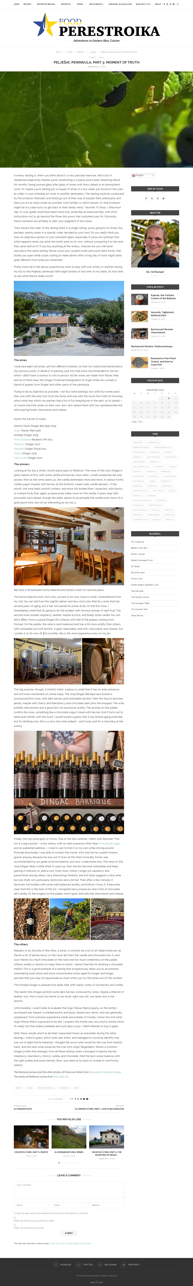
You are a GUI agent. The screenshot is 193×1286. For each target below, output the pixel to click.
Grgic (17, 430)
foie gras (151, 472)
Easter (137, 472)
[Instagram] (170, 4)
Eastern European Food (142, 560)
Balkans (81, 52)
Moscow (167, 486)
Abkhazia (138, 443)
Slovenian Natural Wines (69, 1152)
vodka (157, 520)
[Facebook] (164, 4)
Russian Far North (142, 500)
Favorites (66, 4)
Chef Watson (153, 457)
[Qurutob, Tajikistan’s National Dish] (139, 316)
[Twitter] (167, 4)
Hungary (138, 476)
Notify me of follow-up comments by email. (34, 1221)
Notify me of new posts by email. (29, 1228)
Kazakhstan (169, 476)
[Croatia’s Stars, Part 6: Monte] (31, 1137)
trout (168, 510)
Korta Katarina (22, 439)
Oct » (140, 422)
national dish (140, 491)
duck (173, 467)
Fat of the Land (138, 572)
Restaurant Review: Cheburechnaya (152, 346)
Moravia (152, 486)
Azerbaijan (154, 443)
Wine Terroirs (137, 615)
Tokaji (155, 510)
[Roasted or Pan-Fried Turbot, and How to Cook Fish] (139, 362)
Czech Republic (141, 467)
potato (137, 496)
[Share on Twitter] (78, 1099)
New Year (158, 491)
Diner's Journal (138, 554)
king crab (138, 481)
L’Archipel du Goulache (120, 4)
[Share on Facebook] (75, 1099)
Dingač (30, 1088)
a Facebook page (109, 843)
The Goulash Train (139, 609)
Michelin (138, 486)
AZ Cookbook (137, 542)
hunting (153, 476)
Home (16, 4)
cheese (137, 457)
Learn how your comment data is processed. (70, 1243)
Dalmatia (159, 467)
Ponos (17, 453)
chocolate (170, 457)
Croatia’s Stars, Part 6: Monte (31, 1152)
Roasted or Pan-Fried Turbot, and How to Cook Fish (163, 361)
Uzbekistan (154, 515)
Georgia (165, 472)
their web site (61, 1076)
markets (166, 481)
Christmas (139, 462)
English (139, 175)
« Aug (133, 422)
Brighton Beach (162, 447)
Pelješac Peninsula (46, 1088)
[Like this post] (72, 1099)
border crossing (141, 447)
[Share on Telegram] (84, 1099)
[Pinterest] (173, 4)
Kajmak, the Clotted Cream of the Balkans (163, 297)
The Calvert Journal (140, 597)
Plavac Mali (65, 1088)
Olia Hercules (137, 591)
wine (76, 1088)
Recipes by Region (46, 4)
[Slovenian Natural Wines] (69, 1137)
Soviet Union (139, 510)
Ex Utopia (135, 566)
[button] (17, 1144)
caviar (168, 452)
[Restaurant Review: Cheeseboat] (139, 333)
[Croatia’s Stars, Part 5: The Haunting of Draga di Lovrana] (106, 1137)
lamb (152, 481)
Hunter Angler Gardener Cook (145, 585)
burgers (154, 452)
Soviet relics (155, 505)
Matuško (19, 448)
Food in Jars (136, 579)
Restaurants (95, 4)
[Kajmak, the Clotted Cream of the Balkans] (139, 299)
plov (172, 491)
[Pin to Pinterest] (81, 1099)
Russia (151, 496)
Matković (19, 444)
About (158, 4)
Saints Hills (20, 457)
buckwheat (139, 452)
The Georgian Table (140, 603)
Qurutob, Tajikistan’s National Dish (162, 314)
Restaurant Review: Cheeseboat (162, 331)
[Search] (177, 4)
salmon (161, 500)
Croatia (93, 52)
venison (169, 515)
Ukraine (138, 515)
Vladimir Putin (140, 520)
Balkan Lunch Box (139, 548)
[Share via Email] (87, 1099)
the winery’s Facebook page (105, 1072)
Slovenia (138, 505)
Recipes (27, 4)
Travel (80, 4)
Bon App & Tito (143, 4)
